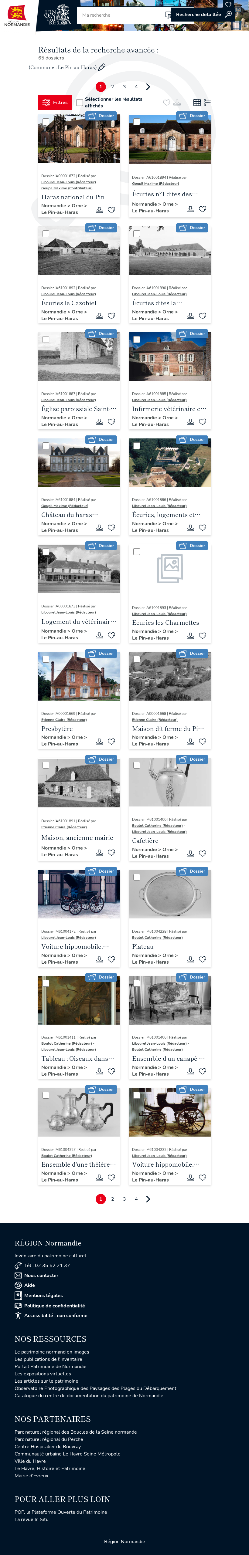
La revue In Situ (32, 1519)
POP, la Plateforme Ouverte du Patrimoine (61, 1512)
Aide (29, 1285)
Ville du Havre (30, 1461)
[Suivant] (148, 87)
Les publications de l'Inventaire (48, 1359)
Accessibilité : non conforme (55, 1315)
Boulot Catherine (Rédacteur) (157, 825)
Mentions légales (43, 1295)
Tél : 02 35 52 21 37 (47, 1265)
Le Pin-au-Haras (59, 212)
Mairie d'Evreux (31, 1475)
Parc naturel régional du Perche (49, 1439)
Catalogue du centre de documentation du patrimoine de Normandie (89, 1395)
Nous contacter (41, 1275)
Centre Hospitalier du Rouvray (48, 1446)
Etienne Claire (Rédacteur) (64, 719)
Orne (78, 205)
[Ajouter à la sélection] (111, 210)
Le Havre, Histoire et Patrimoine (50, 1468)
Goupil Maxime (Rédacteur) (155, 183)
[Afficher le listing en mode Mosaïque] (197, 102)
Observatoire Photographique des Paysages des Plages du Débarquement (95, 1388)
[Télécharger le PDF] (99, 210)
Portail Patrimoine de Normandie (51, 1366)
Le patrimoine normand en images (52, 1352)
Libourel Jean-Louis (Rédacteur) (68, 182)
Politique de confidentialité (54, 1306)
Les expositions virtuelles (43, 1374)
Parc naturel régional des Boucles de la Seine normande (76, 1432)
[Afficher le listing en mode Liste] (207, 102)
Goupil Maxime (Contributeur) (67, 188)
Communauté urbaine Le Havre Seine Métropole (68, 1454)
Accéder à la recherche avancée (203, 15)
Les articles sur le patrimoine (46, 1381)
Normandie (54, 205)
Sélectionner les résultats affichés (113, 102)
